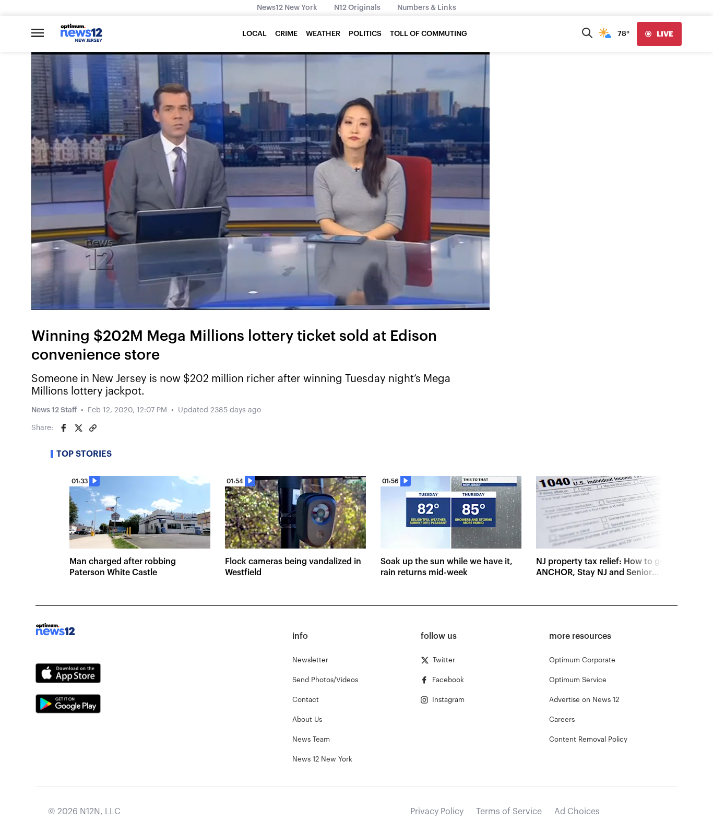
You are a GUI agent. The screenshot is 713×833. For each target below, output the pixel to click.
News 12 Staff (54, 410)
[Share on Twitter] (78, 428)
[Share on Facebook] (64, 428)
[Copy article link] (93, 428)
